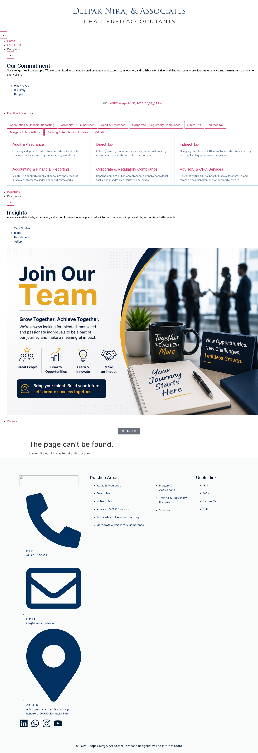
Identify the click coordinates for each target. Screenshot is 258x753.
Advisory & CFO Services (77, 125)
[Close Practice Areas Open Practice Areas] (30, 113)
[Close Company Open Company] (10, 55)
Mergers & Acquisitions (25, 132)
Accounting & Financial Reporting (32, 125)
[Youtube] (58, 723)
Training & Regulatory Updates (67, 132)
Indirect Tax (215, 125)
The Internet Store (169, 746)
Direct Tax (194, 125)
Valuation (101, 132)
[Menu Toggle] (3, 35)
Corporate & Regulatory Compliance (156, 125)
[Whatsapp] (35, 723)
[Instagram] (46, 723)
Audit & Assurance (113, 125)
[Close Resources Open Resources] (10, 202)
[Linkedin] (23, 723)
